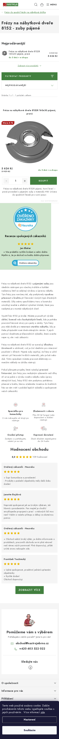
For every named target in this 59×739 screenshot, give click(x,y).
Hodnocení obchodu (29, 449)
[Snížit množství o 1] (6, 181)
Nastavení (29, 719)
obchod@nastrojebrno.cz (32, 643)
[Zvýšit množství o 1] (25, 181)
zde (43, 712)
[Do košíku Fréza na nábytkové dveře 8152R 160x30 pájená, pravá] (43, 181)
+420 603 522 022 (32, 649)
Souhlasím (29, 730)
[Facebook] (30, 667)
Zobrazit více (30, 590)
